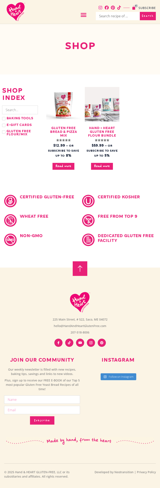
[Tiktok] (119, 8)
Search (148, 16)
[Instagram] (100, 8)
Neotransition (124, 472)
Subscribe (147, 8)
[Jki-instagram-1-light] (91, 343)
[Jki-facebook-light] (58, 343)
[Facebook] (107, 8)
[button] (83, 15)
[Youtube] (80, 343)
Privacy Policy (146, 472)
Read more (63, 166)
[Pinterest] (113, 8)
